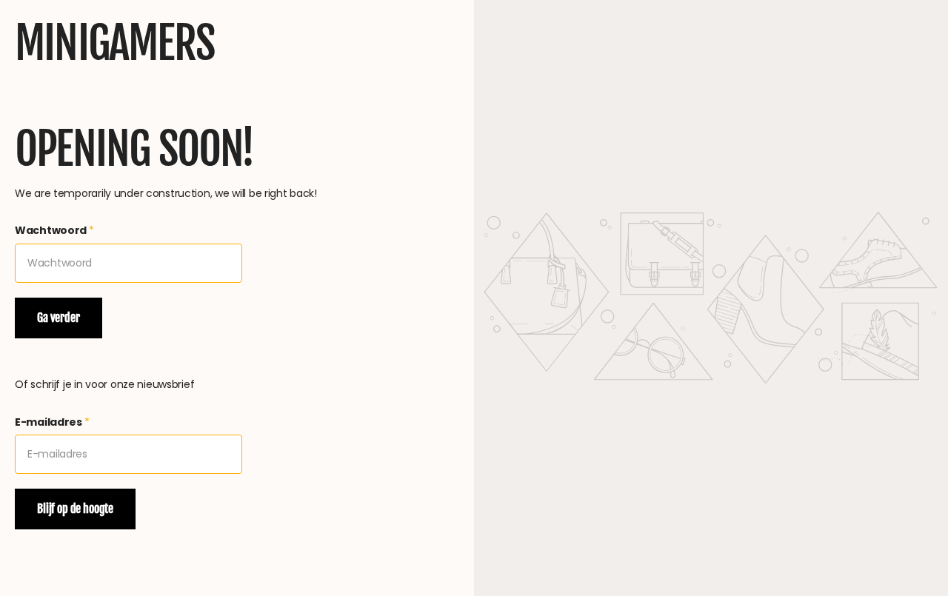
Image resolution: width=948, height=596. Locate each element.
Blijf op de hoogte (75, 508)
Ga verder (58, 317)
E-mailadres (52, 422)
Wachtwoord (54, 230)
